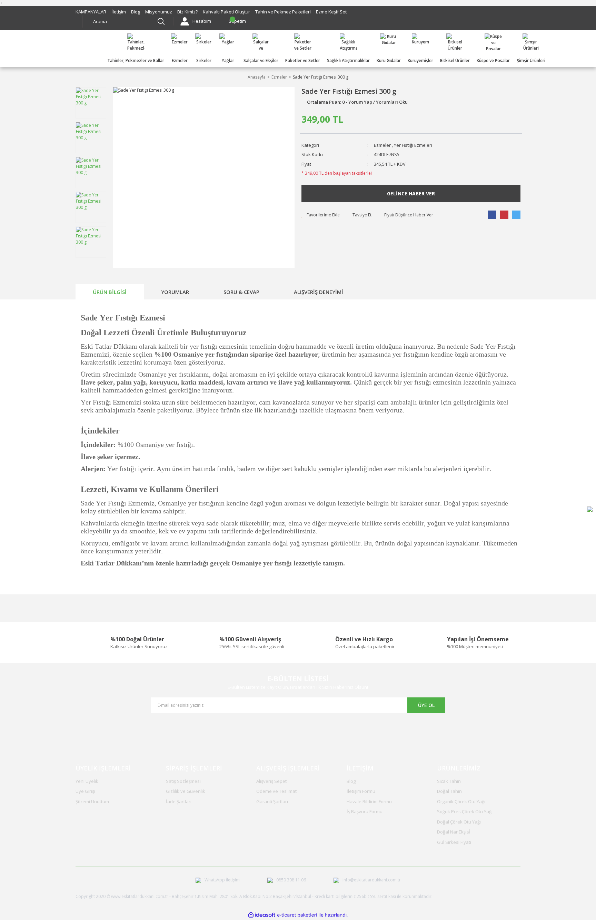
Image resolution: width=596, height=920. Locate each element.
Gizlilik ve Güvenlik (185, 791)
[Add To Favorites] (320, 215)
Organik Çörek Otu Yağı (461, 801)
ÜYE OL (426, 705)
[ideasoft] (262, 915)
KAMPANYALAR (91, 12)
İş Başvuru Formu (365, 811)
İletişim (118, 12)
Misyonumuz (158, 12)
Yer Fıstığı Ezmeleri (413, 145)
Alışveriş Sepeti (272, 781)
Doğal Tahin (449, 791)
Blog (135, 12)
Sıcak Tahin (449, 781)
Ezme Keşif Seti (332, 12)
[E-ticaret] (297, 915)
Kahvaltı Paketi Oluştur (226, 12)
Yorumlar (175, 291)
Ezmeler (382, 145)
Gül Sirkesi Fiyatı (454, 842)
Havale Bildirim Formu (369, 801)
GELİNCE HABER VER (411, 193)
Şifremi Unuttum (92, 801)
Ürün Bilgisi (110, 291)
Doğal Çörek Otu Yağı (459, 822)
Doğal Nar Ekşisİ (453, 832)
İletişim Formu (361, 791)
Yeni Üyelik (87, 781)
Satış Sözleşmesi (183, 781)
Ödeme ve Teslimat (276, 791)
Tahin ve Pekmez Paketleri (283, 12)
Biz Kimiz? (187, 12)
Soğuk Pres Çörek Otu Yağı (465, 811)
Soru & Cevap (241, 291)
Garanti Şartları (272, 801)
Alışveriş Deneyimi (318, 291)
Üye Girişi (85, 791)
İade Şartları (178, 801)
